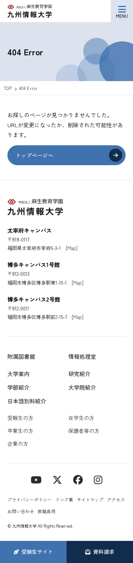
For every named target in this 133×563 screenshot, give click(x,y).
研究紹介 (79, 374)
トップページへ (34, 155)
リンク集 (64, 499)
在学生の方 (81, 417)
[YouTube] (36, 479)
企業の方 (17, 443)
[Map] (72, 247)
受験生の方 (20, 417)
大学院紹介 (82, 387)
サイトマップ (90, 499)
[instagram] (98, 479)
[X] (57, 479)
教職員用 (46, 511)
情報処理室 (82, 356)
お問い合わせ (20, 511)
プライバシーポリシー (29, 499)
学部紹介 (18, 387)
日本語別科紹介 (26, 401)
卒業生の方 (20, 430)
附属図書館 (21, 356)
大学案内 (18, 374)
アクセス (116, 499)
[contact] (78, 479)
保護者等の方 (83, 430)
